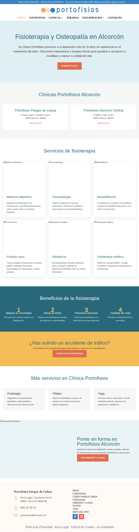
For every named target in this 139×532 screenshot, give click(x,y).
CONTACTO (115, 18)
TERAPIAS (73, 18)
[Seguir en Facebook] (75, 516)
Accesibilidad (105, 527)
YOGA (75, 508)
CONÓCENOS (37, 18)
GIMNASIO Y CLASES (83, 502)
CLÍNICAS (55, 18)
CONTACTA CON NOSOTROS (69, 353)
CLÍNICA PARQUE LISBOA (85, 496)
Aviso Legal (62, 527)
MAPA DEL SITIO (81, 511)
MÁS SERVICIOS (92, 18)
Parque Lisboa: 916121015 (28, 2)
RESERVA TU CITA (69, 66)
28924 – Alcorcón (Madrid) (33, 501)
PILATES (77, 505)
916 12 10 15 (35, 123)
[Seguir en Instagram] (81, 516)
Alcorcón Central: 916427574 (52, 2)
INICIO (21, 18)
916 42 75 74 (103, 123)
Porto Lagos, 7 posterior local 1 (36, 497)
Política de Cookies (83, 527)
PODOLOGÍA (79, 499)
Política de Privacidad (39, 527)
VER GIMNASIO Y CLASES (93, 458)
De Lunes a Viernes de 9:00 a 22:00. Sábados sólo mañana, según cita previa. (95, 2)
